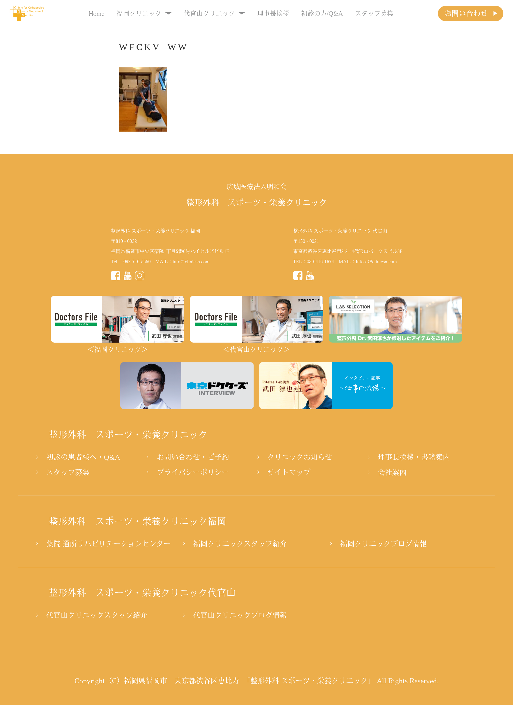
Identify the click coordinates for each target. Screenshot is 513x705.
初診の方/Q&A (322, 13)
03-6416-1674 (320, 261)
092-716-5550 (137, 261)
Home (96, 13)
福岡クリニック (138, 13)
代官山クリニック (209, 13)
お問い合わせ (466, 13)
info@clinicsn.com (191, 261)
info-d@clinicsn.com (376, 261)
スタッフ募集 (374, 13)
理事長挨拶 (273, 13)
